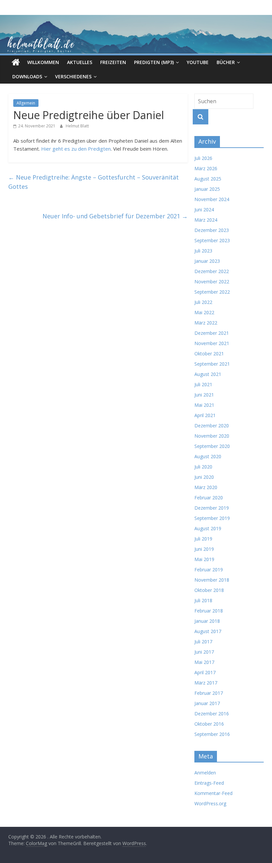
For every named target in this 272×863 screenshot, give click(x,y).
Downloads (27, 76)
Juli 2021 (203, 384)
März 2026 (205, 168)
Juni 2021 (204, 395)
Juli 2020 (203, 467)
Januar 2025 (207, 189)
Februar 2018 (208, 611)
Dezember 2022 (211, 271)
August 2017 (207, 631)
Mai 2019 (204, 559)
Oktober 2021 (209, 353)
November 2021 (211, 343)
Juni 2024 (204, 209)
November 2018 (211, 580)
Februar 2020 (208, 497)
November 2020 (211, 436)
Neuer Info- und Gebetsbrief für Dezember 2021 (115, 216)
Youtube (198, 62)
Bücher (226, 62)
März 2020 (205, 487)
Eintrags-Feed (209, 783)
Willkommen (43, 62)
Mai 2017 (204, 662)
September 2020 (212, 446)
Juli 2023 (203, 251)
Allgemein (26, 103)
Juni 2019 (204, 549)
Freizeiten (113, 62)
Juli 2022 (203, 302)
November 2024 (211, 199)
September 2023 (212, 240)
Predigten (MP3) (154, 62)
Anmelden (205, 772)
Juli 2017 (203, 641)
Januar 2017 (207, 703)
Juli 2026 (203, 158)
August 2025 (207, 179)
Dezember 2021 (211, 333)
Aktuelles (79, 62)
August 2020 (207, 456)
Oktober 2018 (209, 590)
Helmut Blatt (77, 126)
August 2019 (207, 528)
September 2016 (212, 734)
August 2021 (207, 374)
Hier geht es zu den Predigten (76, 148)
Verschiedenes (73, 76)
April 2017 (205, 672)
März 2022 (205, 323)
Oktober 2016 (209, 724)
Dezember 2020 (211, 425)
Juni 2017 (204, 652)
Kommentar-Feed (213, 793)
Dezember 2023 (211, 230)
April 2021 (205, 415)
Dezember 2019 (211, 508)
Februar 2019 (208, 569)
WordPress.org (210, 803)
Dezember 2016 (211, 713)
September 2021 (212, 364)
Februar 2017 (208, 693)
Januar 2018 (207, 621)
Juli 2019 (203, 539)
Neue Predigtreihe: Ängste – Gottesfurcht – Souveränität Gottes (93, 182)
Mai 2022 (204, 312)
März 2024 (205, 220)
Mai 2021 (204, 405)
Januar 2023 (207, 261)
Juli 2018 (203, 600)
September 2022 (212, 292)
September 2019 (212, 518)
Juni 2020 (204, 477)
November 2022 (211, 281)
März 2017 (205, 683)
